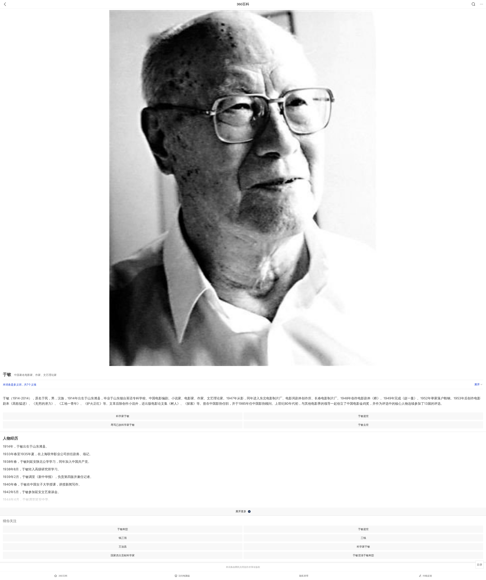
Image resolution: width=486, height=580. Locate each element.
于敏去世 (363, 424)
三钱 (363, 537)
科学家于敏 (122, 416)
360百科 (243, 4)
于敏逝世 (363, 416)
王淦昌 (123, 546)
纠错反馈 (427, 575)
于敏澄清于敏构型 (363, 555)
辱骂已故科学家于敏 (123, 424)
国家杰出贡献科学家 (123, 555)
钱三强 (123, 537)
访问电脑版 (184, 575)
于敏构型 (122, 529)
